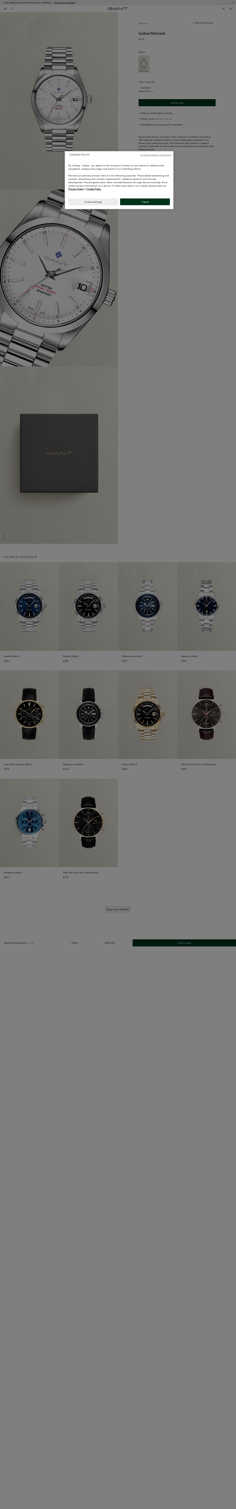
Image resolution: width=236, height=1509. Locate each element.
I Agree (145, 202)
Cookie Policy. (93, 189)
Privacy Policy (75, 189)
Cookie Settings (93, 202)
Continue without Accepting (155, 155)
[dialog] (119, 180)
